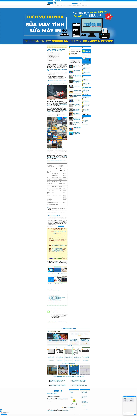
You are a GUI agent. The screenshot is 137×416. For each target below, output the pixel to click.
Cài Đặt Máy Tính (79, 5)
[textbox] (128, 414)
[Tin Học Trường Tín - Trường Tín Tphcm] (53, 3)
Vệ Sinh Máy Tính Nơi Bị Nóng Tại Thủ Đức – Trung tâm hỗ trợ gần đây (77, 81)
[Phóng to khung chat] (134, 396)
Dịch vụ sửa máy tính (84, 392)
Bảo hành (71, 397)
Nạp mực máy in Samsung (86, 83)
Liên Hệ (89, 0)
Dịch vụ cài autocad (85, 120)
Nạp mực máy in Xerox (86, 84)
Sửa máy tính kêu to (85, 102)
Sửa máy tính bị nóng (86, 106)
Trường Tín (56, 262)
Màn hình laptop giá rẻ (86, 94)
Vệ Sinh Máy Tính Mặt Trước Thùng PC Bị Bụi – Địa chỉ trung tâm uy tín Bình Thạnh (76, 123)
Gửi (135, 414)
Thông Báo (80, 0)
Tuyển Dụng (83, 0)
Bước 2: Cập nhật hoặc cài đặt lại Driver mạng (54, 56)
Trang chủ (48, 5)
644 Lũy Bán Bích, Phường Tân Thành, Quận (79, 380)
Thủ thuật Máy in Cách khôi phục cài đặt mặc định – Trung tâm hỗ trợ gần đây (77, 86)
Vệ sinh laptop (69, 5)
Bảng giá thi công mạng (86, 73)
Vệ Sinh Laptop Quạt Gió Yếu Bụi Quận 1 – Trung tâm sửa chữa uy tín (76, 110)
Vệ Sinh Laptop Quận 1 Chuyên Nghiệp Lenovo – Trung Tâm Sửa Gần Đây (76, 119)
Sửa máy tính (54, 5)
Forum (75, 0)
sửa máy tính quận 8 (65, 410)
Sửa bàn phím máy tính (86, 109)
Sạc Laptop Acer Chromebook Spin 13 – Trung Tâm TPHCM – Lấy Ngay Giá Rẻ (59, 357)
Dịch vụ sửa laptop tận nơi (85, 391)
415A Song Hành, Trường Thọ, (57, 249)
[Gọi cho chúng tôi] (58, 0)
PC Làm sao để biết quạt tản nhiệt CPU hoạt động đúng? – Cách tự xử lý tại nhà (76, 100)
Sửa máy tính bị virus (86, 97)
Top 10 (77, 0)
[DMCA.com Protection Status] (74, 400)
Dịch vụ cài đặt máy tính (85, 393)
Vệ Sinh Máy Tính (59, 5)
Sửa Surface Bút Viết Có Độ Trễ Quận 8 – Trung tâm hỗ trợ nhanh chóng (77, 105)
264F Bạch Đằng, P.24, (56, 251)
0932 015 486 (64, 398)
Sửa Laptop (64, 5)
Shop (51, 5)
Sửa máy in (86, 5)
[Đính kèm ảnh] (123, 412)
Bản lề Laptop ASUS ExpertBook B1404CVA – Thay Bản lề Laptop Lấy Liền (77, 357)
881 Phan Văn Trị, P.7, (54, 244)
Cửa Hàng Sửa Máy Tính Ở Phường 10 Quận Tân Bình (55, 300)
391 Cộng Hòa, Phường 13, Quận (57, 248)
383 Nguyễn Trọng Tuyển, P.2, (57, 247)
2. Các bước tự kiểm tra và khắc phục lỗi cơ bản (53, 54)
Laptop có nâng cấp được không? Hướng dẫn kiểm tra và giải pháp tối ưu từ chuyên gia (52, 322)
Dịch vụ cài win (85, 117)
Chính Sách (52, 410)
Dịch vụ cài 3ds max (85, 124)
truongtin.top (51, 396)
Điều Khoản (48, 410)
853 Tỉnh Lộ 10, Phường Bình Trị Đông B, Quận (79, 385)
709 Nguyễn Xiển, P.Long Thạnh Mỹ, (57, 250)
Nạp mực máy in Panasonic (86, 80)
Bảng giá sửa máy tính (86, 64)
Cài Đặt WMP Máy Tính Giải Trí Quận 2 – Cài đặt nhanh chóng (76, 133)
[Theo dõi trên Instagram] (56, 0)
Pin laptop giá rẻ (85, 91)
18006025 (56, 231)
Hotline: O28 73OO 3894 (50, 0)
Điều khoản (71, 391)
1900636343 (63, 231)
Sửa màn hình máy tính (86, 110)
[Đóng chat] (135, 396)
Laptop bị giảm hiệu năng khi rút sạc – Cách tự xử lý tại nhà (57, 284)
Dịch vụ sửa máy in (84, 401)
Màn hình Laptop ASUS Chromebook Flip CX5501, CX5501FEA (51, 357)
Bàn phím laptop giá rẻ (86, 90)
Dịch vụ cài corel (85, 121)
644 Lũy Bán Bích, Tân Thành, (56, 252)
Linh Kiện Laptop (73, 5)
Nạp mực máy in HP (85, 79)
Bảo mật (71, 392)
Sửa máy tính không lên (86, 101)
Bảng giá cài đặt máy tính (86, 72)
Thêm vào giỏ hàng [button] (51, 360)
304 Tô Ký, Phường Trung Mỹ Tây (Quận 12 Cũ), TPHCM (59, 245)
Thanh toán (71, 393)
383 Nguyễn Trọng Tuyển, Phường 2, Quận (57, 381)
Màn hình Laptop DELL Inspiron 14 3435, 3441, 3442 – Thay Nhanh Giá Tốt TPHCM (68, 357)
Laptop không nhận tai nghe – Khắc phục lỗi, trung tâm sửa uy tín (63, 274)
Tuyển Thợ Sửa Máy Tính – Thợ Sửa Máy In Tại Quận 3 (55, 298)
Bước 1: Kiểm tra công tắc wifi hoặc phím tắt (53, 55)
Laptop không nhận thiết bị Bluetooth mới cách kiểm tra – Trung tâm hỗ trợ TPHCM (77, 128)
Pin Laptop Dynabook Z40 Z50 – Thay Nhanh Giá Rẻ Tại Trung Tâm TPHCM (85, 357)
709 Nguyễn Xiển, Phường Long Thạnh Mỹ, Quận (58, 385)
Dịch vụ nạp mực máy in (85, 402)
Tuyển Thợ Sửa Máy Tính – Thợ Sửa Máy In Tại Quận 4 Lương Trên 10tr (57, 297)
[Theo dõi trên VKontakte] (62, 0)
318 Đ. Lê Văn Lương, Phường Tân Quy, (78, 381)
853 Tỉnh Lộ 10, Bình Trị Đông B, (57, 257)
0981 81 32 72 (4, 412)
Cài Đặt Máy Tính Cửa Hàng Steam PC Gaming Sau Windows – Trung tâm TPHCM (77, 66)
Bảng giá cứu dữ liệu (86, 69)
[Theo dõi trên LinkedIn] (60, 0)
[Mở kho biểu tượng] (135, 412)
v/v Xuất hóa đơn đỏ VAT (71, 407)
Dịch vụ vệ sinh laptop (84, 396)
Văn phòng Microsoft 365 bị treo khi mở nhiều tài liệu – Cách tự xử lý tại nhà (76, 71)
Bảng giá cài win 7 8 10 (86, 68)
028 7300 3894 (60, 398)
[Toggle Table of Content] (58, 52)
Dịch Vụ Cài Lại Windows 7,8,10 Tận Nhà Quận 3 (54, 296)
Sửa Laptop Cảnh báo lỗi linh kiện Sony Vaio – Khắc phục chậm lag (77, 95)
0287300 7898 (51, 232)
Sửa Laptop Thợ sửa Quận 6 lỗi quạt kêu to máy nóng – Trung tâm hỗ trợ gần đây (77, 76)
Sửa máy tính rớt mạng (86, 105)
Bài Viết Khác (50, 60)
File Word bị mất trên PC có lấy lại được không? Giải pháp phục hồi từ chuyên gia (62, 321)
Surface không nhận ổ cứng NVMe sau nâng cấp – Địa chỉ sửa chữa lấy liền (77, 114)
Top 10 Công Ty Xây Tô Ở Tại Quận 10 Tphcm (54, 299)
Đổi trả (71, 396)
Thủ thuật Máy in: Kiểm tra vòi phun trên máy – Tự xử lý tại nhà (77, 91)
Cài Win (83, 5)
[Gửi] (66, 62)
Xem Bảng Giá (86, 409)
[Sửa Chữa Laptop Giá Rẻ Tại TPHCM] (49, 120)
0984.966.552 (58, 232)
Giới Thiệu (87, 0)
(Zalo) (61, 232)
